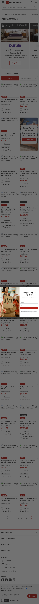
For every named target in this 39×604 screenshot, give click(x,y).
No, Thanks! (29, 309)
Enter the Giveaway (29, 307)
